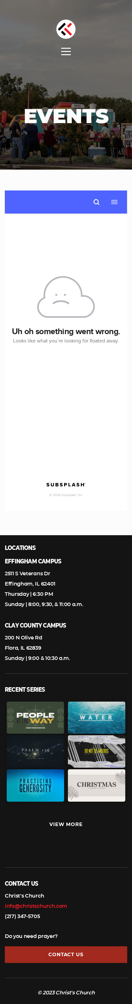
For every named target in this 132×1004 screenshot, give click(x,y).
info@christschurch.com (36, 906)
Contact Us (66, 954)
